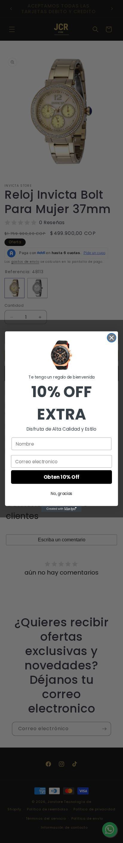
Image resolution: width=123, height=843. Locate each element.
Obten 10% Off (61, 477)
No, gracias (61, 493)
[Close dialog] (111, 337)
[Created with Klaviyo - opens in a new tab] (61, 509)
